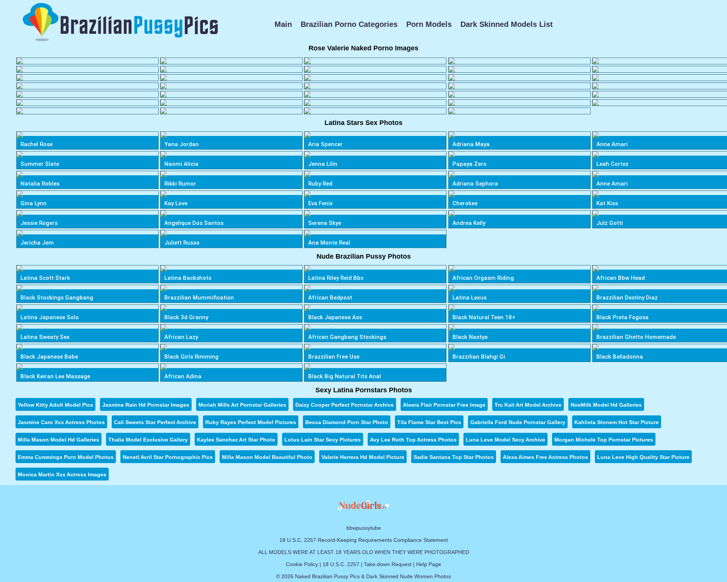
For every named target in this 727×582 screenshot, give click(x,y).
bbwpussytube (363, 528)
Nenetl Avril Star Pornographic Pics (168, 457)
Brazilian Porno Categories (349, 24)
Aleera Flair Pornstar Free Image (444, 405)
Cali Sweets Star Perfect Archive (155, 422)
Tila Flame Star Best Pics (429, 422)
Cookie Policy (302, 564)
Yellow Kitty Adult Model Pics (55, 405)
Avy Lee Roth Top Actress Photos (413, 440)
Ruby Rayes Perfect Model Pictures (250, 422)
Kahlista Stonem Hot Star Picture (616, 422)
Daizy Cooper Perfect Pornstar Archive (344, 405)
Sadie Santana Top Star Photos (453, 457)
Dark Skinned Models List (506, 24)
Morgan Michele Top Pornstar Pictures (603, 440)
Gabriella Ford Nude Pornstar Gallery (517, 422)
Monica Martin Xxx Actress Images (62, 474)
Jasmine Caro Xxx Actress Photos (61, 422)
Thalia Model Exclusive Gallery (148, 440)
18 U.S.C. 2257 (341, 564)
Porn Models (429, 24)
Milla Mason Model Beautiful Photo (267, 457)
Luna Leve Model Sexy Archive (505, 440)
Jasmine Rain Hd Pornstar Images (145, 405)
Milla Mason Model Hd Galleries (58, 440)
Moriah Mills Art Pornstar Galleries (242, 405)
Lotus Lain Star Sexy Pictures (322, 440)
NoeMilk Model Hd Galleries (606, 405)
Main (283, 24)
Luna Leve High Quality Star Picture (643, 457)
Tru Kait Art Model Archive (528, 405)
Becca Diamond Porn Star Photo (346, 422)
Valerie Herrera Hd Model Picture (362, 457)
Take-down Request (388, 564)
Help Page (428, 564)
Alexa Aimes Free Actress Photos (545, 457)
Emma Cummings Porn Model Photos (66, 457)
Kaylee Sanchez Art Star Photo (236, 440)
